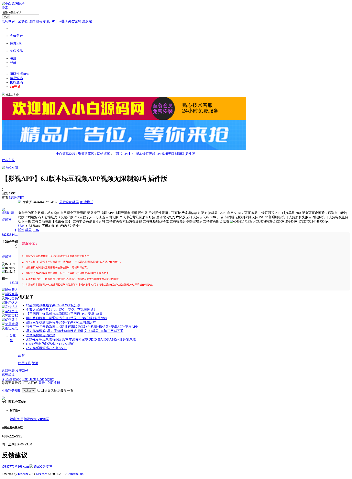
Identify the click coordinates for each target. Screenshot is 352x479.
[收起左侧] (10, 167)
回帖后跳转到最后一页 (57, 390)
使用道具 (24, 363)
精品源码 (16, 78)
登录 (13, 62)
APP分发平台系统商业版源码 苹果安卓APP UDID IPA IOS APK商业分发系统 (81, 339)
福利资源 (16, 419)
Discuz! (23, 474)
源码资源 (19, 74)
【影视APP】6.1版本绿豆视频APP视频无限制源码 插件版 (154, 154)
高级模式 (8, 375)
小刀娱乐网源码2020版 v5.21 (46, 348)
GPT (54, 21)
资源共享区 (86, 154)
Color (8, 379)
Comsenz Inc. (75, 474)
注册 (13, 58)
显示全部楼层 (69, 202)
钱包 (46, 21)
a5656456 (8, 212)
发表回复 (29, 390)
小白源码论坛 (65, 154)
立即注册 (53, 383)
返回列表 (8, 370)
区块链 (23, 21)
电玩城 (6, 21)
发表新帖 (22, 370)
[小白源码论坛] (13, 3)
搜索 (5, 8)
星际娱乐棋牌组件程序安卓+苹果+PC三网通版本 (61, 322)
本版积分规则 (11, 390)
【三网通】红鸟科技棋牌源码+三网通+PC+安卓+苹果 (64, 314)
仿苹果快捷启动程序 (40, 335)
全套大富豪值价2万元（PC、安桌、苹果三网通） (61, 309)
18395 (14, 282)
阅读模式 (86, 202)
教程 (39, 21)
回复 (21, 355)
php (14, 21)
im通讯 (62, 21)
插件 (21, 230)
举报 (35, 363)
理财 (32, 21)
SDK (36, 230)
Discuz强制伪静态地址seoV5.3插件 (50, 343)
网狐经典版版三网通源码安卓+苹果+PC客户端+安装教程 (66, 318)
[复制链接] (16, 197)
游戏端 (87, 21)
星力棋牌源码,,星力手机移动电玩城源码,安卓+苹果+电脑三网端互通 (74, 331)
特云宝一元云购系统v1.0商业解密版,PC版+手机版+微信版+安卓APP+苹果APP (82, 326)
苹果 (28, 230)
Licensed (41, 474)
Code (40, 379)
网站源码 (103, 154)
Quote (32, 379)
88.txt (21, 225)
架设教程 (30, 419)
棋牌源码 (16, 82)
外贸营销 (74, 21)
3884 (11, 234)
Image (17, 379)
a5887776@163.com (15, 466)
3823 (5, 234)
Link (25, 379)
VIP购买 (43, 419)
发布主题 (8, 160)
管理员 (6, 219)
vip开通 (15, 86)
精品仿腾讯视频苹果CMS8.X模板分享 (53, 305)
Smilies (49, 379)
